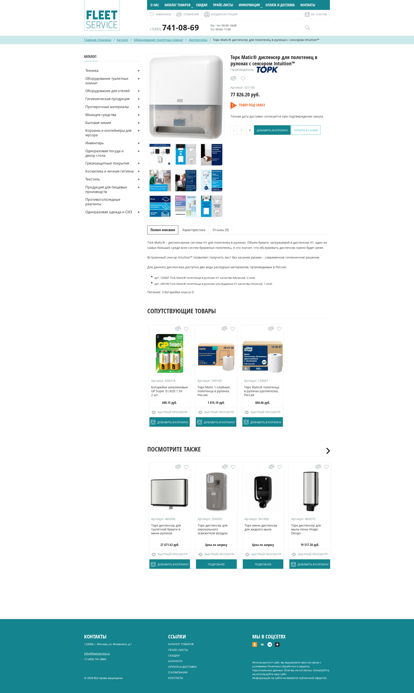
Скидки (201, 5)
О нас (155, 5)
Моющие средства (100, 114)
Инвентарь (94, 143)
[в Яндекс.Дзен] (277, 645)
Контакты (307, 5)
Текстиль (92, 179)
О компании (178, 672)
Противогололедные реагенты (102, 201)
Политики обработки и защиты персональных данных (281, 668)
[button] (243, 79)
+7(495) (174, 29)
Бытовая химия (98, 122)
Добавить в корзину (272, 130)
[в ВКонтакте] (262, 645)
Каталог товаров (177, 5)
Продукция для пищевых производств (106, 189)
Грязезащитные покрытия (107, 163)
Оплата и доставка (280, 5)
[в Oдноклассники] (254, 645)
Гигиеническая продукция (107, 98)
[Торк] (267, 69)
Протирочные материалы (107, 106)
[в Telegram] (269, 645)
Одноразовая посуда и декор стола (104, 153)
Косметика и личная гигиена (109, 171)
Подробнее (216, 564)
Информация (249, 5)
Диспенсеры (198, 40)
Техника (92, 70)
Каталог (122, 40)
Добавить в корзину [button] (172, 422)
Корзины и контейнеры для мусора (108, 132)
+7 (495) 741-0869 (95, 659)
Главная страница (97, 40)
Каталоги (175, 661)
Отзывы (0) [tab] (221, 229)
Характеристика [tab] (193, 229)
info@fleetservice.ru (97, 653)
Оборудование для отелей (107, 90)
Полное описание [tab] (163, 229)
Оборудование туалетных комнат (158, 40)
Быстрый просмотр (173, 412)
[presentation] (326, 450)
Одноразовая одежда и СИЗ (108, 212)
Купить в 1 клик (306, 130)
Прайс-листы (223, 5)
